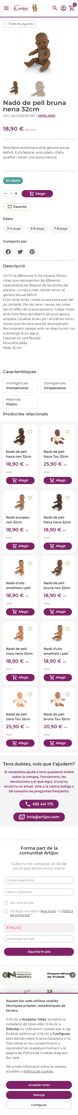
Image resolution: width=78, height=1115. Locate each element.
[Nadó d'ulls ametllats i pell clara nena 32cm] (58, 652)
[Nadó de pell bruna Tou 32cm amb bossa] (58, 718)
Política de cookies (38, 1071)
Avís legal (48, 911)
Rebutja (39, 1095)
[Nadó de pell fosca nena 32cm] (58, 521)
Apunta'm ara (39, 952)
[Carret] (72, 8)
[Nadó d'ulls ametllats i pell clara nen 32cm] (20, 587)
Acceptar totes (39, 1085)
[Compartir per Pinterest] (32, 252)
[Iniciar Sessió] (63, 9)
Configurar (39, 1105)
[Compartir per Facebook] (8, 252)
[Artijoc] (26, 8)
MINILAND (46, 116)
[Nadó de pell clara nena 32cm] (20, 652)
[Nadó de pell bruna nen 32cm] (58, 587)
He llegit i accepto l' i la (41, 913)
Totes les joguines (21, 24)
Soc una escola (22, 903)
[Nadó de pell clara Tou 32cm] (20, 718)
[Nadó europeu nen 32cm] (20, 521)
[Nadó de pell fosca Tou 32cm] (58, 455)
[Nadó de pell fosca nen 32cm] (20, 455)
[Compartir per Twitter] (20, 252)
